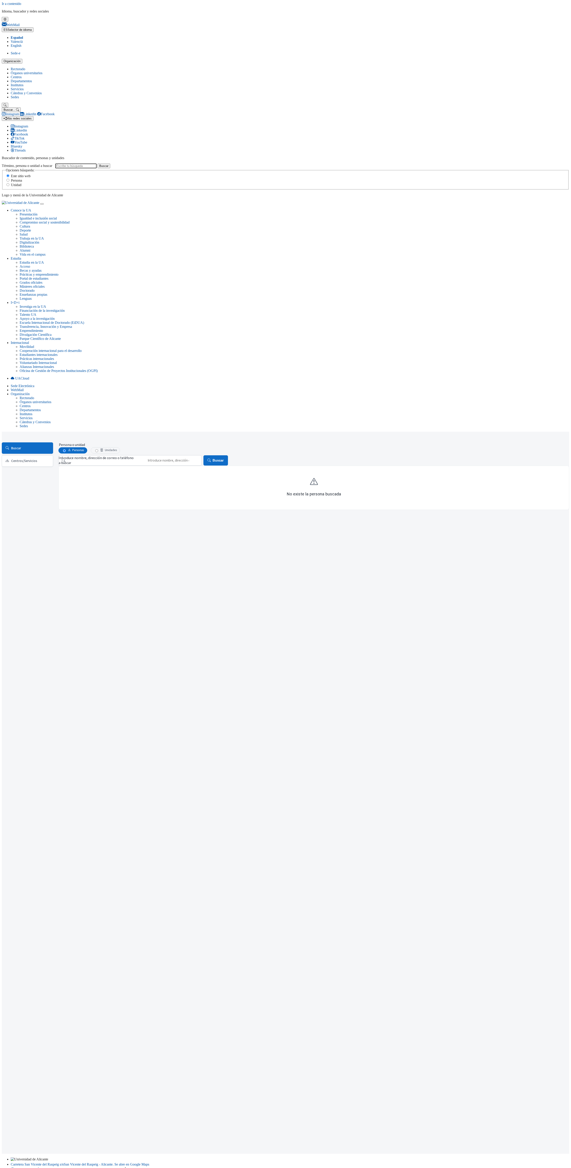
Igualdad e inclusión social (38, 218)
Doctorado (27, 290)
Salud (24, 234)
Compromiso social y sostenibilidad (45, 222)
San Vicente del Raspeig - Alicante (80, 1164)
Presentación (28, 214)
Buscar (103, 166)
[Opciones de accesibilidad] (5, 19)
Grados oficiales (31, 282)
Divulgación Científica (36, 335)
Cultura (25, 226)
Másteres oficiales (32, 286)
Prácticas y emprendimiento (39, 274)
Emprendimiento (31, 331)
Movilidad (27, 347)
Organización (12, 61)
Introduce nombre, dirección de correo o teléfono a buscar (96, 460)
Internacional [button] (20, 343)
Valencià (17, 41)
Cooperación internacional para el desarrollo (51, 351)
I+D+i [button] (15, 302)
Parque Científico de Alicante (40, 339)
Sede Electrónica (22, 386)
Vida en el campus (33, 254)
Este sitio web (21, 176)
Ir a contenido (11, 4)
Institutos (17, 85)
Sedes (15, 97)
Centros (16, 77)
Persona (16, 180)
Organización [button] (20, 394)
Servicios (17, 89)
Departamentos (21, 81)
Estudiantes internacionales (39, 355)
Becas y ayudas (30, 270)
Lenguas (26, 298)
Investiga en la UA (33, 306)
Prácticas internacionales (37, 359)
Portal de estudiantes (34, 278)
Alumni (25, 250)
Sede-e (15, 53)
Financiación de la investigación (42, 310)
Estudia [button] (16, 258)
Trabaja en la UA (32, 238)
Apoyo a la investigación (37, 318)
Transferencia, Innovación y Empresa (46, 326)
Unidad (16, 185)
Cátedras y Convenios (26, 93)
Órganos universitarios (26, 73)
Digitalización (29, 242)
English (16, 45)
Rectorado (18, 69)
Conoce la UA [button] (21, 210)
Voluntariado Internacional (38, 363)
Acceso (25, 266)
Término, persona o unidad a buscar (27, 166)
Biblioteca (27, 246)
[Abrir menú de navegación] (42, 204)
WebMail (17, 390)
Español (17, 37)
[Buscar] (5, 105)
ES (18, 29)
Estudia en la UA (32, 262)
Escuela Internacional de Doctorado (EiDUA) (52, 322)
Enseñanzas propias (33, 294)
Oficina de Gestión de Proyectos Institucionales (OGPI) (59, 371)
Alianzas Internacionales (37, 367)
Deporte (25, 230)
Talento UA (28, 314)
